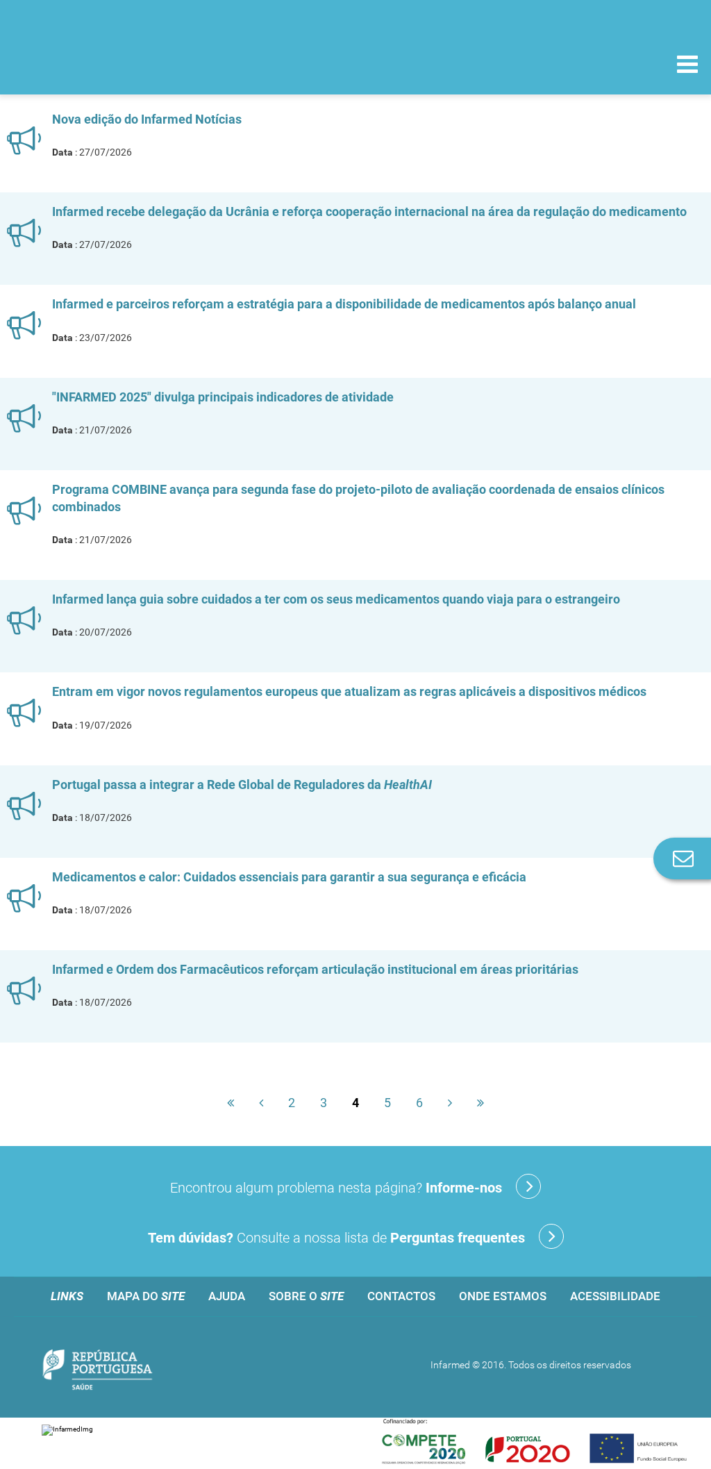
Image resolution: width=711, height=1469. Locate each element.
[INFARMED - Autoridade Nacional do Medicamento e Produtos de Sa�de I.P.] (106, 63)
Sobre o (306, 1296)
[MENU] (687, 66)
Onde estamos (502, 1296)
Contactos (401, 1296)
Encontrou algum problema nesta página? (336, 1187)
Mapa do (146, 1296)
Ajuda (226, 1296)
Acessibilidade (615, 1296)
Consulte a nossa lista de (336, 1237)
